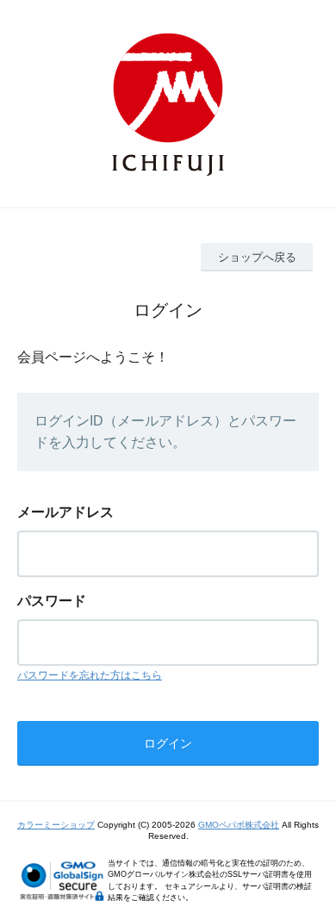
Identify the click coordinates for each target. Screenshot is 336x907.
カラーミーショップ (56, 824)
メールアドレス (65, 512)
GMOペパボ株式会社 (238, 824)
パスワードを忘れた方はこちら (89, 675)
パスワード (51, 600)
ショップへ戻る (257, 257)
